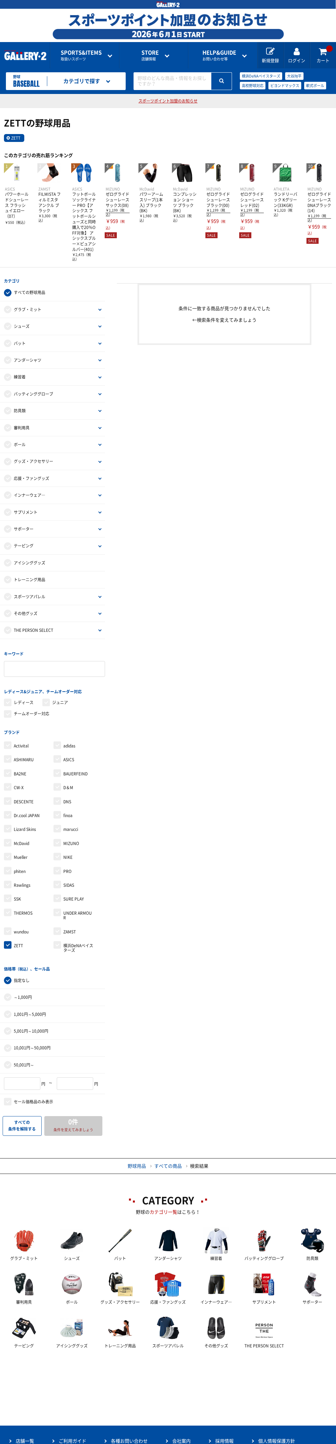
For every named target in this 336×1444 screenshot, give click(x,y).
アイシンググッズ (29, 563)
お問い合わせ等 (219, 55)
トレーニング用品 (29, 580)
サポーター (23, 529)
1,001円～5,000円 (30, 1014)
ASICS (68, 760)
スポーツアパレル (29, 597)
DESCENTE (23, 802)
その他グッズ (25, 613)
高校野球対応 (252, 85)
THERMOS (23, 913)
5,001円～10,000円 (31, 1031)
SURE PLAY (73, 899)
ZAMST (69, 932)
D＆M (68, 788)
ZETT (15, 138)
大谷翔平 (294, 76)
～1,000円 (23, 997)
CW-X (19, 788)
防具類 (20, 411)
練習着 (20, 377)
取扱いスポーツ (81, 55)
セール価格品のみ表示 (33, 1102)
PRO (67, 871)
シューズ (22, 326)
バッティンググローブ (33, 394)
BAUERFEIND (75, 774)
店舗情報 (150, 55)
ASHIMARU (24, 760)
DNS (67, 802)
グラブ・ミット (27, 309)
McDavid (21, 843)
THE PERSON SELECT (33, 630)
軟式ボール (315, 85)
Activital (21, 746)
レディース (23, 702)
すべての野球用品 (29, 292)
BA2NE (20, 774)
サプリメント (25, 512)
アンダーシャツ (27, 360)
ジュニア (60, 702)
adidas (69, 746)
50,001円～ (24, 1065)
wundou (21, 932)
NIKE (68, 857)
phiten (20, 871)
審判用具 (22, 428)
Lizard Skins (25, 829)
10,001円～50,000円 (32, 1048)
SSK (17, 899)
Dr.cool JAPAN (27, 815)
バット (20, 343)
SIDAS (68, 885)
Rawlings (22, 885)
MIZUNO (71, 843)
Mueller (21, 857)
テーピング (23, 546)
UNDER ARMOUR (77, 915)
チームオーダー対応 (31, 714)
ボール (20, 445)
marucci (70, 829)
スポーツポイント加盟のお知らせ (168, 101)
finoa (68, 815)
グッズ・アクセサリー (33, 461)
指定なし (22, 980)
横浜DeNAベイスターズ (261, 76)
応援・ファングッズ (31, 478)
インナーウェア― (29, 495)
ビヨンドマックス (284, 85)
